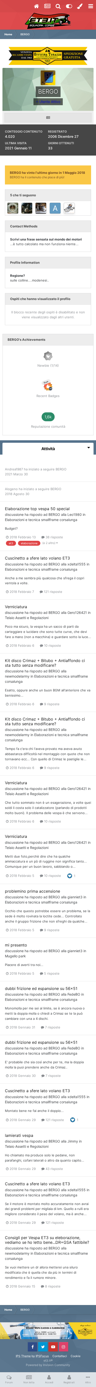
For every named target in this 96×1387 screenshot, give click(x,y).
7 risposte (52, 1027)
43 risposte (54, 1169)
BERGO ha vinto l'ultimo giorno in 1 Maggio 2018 (47, 173)
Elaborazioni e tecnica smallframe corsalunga (41, 520)
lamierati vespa (19, 1135)
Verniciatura (16, 606)
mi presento (16, 945)
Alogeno (11, 489)
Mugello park (15, 956)
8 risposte (52, 1286)
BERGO (61, 469)
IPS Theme (23, 1356)
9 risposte (51, 704)
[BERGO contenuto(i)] (48, 117)
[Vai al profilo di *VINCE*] (69, 208)
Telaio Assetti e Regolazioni (26, 618)
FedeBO (73, 994)
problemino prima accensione (32, 891)
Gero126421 (77, 612)
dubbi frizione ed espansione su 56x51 (41, 988)
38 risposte (54, 537)
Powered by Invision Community (48, 1365)
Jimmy (72, 1141)
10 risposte (52, 645)
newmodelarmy (17, 676)
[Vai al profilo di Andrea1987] (55, 208)
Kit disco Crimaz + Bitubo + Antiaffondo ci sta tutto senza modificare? (45, 663)
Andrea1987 (14, 469)
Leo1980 (74, 514)
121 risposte (52, 592)
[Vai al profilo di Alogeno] (26, 208)
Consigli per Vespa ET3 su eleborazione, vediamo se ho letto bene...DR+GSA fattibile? (47, 1240)
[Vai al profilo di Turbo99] (12, 208)
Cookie (75, 1356)
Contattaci (59, 1356)
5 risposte (51, 973)
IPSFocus (42, 1356)
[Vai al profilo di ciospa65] (40, 208)
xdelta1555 (76, 564)
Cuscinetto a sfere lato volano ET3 (37, 558)
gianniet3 (74, 897)
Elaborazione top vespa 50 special (37, 508)
